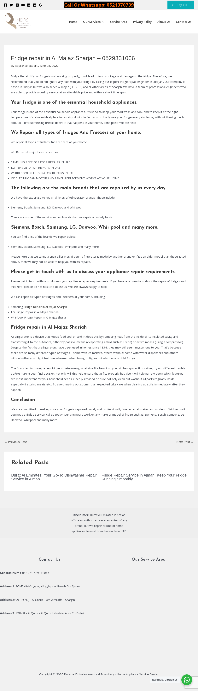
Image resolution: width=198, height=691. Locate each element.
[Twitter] (11, 5)
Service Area (118, 22)
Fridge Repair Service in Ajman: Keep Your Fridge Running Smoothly (144, 477)
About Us (163, 22)
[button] (180, 5)
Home (73, 22)
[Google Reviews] (40, 5)
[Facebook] (5, 5)
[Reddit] (34, 5)
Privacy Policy (142, 22)
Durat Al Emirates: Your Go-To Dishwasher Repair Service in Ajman (54, 477)
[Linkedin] (29, 5)
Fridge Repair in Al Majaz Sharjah (45, 307)
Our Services (92, 22)
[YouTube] (23, 5)
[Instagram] (17, 5)
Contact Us (183, 22)
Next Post (185, 442)
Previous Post (15, 442)
